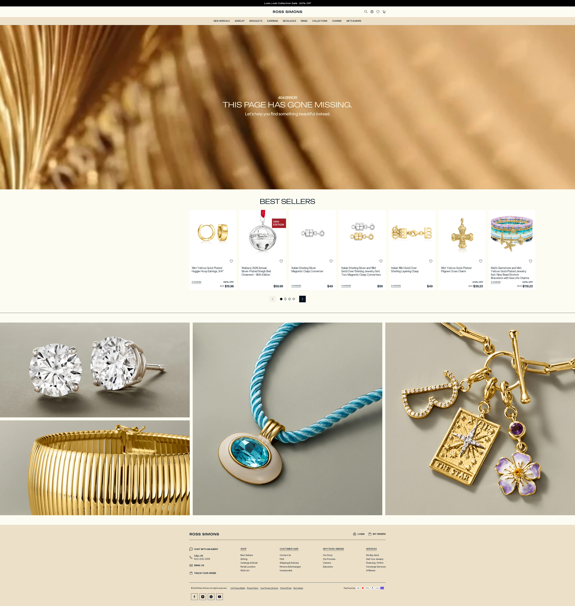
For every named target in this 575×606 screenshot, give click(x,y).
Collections (319, 20)
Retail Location (247, 566)
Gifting (243, 559)
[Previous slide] (272, 299)
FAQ (282, 559)
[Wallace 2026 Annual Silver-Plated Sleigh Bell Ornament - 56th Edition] (262, 250)
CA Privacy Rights (237, 588)
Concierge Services (376, 566)
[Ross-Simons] (287, 12)
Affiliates (371, 570)
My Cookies (298, 588)
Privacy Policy (252, 588)
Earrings (272, 20)
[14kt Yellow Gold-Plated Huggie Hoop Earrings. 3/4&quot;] (212, 250)
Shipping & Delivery (289, 562)
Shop (243, 548)
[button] (281, 299)
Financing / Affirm (374, 562)
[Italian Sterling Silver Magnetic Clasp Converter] (312, 250)
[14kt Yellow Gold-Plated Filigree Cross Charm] (462, 250)
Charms (337, 20)
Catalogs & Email (248, 562)
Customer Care (289, 548)
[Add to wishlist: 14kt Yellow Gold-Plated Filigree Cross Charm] (480, 261)
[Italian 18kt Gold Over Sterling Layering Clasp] (412, 250)
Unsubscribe (286, 570)
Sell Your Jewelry (374, 559)
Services (371, 548)
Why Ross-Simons (333, 548)
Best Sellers (246, 555)
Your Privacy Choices (269, 588)
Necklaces (289, 20)
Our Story (328, 555)
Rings (304, 20)
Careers (327, 562)
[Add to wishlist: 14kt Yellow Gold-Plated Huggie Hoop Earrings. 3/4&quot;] (231, 261)
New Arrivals (222, 20)
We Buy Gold (372, 555)
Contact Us (285, 555)
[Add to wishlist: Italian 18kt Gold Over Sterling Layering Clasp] (430, 261)
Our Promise (329, 559)
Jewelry (239, 20)
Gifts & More (353, 20)
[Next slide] (302, 299)
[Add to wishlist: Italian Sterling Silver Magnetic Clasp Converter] (331, 261)
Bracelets (255, 20)
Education (328, 566)
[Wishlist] (378, 11)
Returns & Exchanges (290, 566)
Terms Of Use (286, 588)
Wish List (244, 570)
